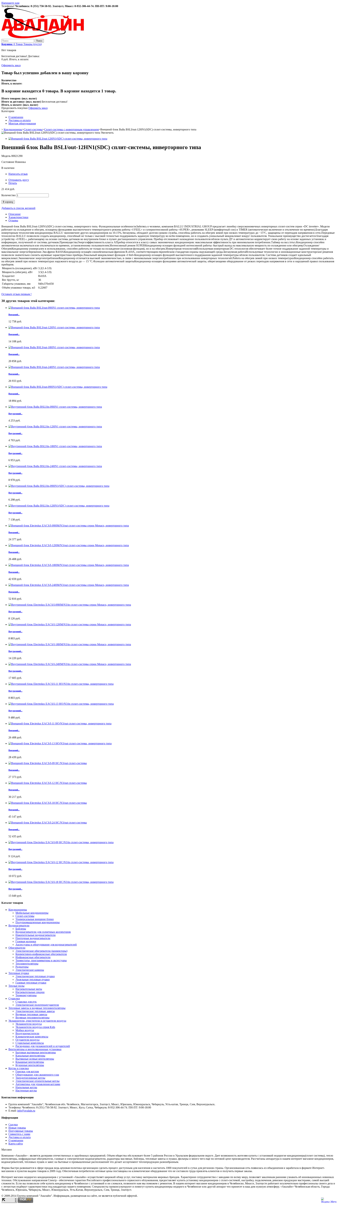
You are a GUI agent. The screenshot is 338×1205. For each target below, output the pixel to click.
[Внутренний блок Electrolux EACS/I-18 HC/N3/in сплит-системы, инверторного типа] (61, 881)
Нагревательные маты (28, 988)
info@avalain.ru (26, 1110)
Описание (14, 214)
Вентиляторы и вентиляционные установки (34, 1049)
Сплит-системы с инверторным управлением (71, 129)
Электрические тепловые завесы (35, 1011)
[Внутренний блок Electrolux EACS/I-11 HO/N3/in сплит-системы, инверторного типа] (61, 683)
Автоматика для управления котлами (37, 1084)
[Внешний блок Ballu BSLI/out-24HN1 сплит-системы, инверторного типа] (54, 367)
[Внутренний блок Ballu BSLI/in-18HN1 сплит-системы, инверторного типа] (55, 446)
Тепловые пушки (18, 973)
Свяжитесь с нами (19, 1134)
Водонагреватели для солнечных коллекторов (43, 931)
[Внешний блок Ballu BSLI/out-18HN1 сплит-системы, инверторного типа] (54, 347)
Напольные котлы (26, 1087)
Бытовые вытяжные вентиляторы (35, 1052)
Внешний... (14, 314)
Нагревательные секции (30, 992)
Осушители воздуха (27, 1039)
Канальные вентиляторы (30, 1055)
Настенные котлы (26, 1090)
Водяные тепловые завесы (31, 1014)
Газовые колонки (25, 941)
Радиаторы (22, 966)
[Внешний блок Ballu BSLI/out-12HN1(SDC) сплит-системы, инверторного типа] (57, 138)
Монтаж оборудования (22, 123)
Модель (6, 155)
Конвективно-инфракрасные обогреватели (41, 954)
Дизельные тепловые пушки (32, 979)
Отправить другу (18, 179)
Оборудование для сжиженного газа (37, 1074)
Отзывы (13, 220)
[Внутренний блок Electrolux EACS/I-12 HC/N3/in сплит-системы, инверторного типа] (61, 862)
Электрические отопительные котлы (37, 1080)
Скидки (13, 1124)
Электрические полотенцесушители (37, 1004)
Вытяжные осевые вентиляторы (34, 1058)
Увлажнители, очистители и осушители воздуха (37, 1020)
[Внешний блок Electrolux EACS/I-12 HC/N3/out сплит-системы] (47, 782)
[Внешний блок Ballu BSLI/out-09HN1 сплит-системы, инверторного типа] (54, 307)
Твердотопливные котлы (30, 1077)
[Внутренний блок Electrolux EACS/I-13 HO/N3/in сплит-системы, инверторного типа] (61, 703)
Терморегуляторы (26, 995)
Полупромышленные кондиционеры (37, 922)
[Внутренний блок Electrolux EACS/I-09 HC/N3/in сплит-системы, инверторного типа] (61, 842)
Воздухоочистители (27, 1033)
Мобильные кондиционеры (31, 912)
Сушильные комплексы (29, 1042)
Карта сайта (15, 1143)
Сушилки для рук (26, 1001)
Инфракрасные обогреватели (33, 957)
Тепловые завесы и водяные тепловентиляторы (36, 1008)
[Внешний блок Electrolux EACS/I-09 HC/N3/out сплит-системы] (47, 763)
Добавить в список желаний (18, 208)
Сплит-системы (33, 129)
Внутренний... (15, 413)
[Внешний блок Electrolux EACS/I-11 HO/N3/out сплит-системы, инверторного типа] (59, 723)
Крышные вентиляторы (29, 1061)
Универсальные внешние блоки (34, 919)
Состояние (8, 161)
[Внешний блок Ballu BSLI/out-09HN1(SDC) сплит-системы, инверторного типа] (57, 386)
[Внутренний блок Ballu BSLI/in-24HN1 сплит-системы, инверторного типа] (55, 466)
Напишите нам (10, 2)
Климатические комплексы (31, 1036)
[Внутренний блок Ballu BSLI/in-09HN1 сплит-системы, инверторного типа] (55, 406)
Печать (12, 183)
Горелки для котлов (27, 1071)
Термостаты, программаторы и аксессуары (41, 960)
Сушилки (14, 998)
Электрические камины (29, 969)
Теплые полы (16, 985)
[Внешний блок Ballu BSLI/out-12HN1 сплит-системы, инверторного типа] (54, 327)
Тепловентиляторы (26, 963)
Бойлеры (20, 928)
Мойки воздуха (24, 1030)
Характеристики (18, 217)
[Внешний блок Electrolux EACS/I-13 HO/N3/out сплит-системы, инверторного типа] (60, 743)
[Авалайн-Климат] (42, 37)
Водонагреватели (18, 925)
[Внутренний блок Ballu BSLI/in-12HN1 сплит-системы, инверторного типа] (55, 426)
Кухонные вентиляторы (29, 1065)
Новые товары (17, 1127)
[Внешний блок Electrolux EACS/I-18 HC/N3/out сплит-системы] (47, 802)
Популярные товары (20, 1130)
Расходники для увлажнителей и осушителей (42, 1046)
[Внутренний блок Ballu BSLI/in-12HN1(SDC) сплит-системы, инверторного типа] (58, 505)
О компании (15, 117)
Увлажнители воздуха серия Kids (35, 1027)
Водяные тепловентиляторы (32, 1017)
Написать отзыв (18, 173)
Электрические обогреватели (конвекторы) (41, 950)
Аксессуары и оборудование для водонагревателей (46, 944)
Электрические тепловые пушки (35, 976)
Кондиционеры (13, 129)
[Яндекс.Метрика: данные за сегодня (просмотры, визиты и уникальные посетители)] (329, 1200)
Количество (8, 195)
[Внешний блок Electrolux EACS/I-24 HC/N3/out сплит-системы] (47, 822)
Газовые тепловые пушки (30, 982)
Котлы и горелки (18, 1068)
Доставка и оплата (19, 120)
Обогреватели (16, 947)
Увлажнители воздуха (28, 1023)
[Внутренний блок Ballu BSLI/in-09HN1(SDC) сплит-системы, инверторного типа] (58, 485)
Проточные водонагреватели (32, 938)
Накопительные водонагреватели (35, 935)
